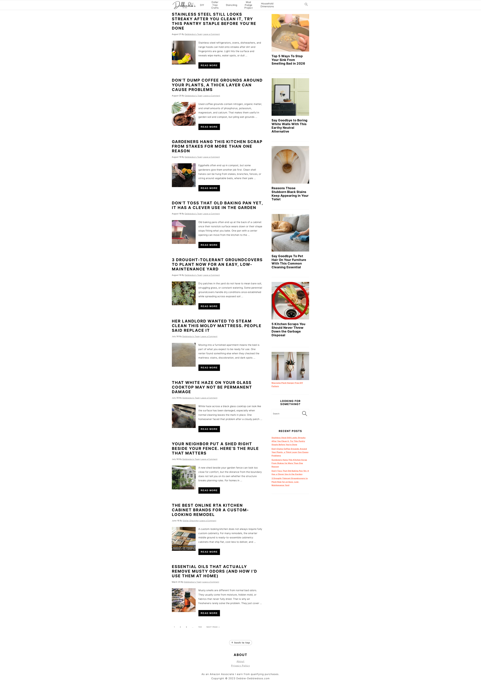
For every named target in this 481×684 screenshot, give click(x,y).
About (241, 661)
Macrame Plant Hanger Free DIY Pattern (287, 384)
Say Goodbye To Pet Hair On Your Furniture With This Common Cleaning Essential (289, 261)
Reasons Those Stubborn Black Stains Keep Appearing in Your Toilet (290, 193)
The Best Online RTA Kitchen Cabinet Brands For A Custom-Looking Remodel (210, 510)
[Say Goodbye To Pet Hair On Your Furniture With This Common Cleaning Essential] (290, 233)
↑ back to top (240, 642)
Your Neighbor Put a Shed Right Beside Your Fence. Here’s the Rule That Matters (215, 448)
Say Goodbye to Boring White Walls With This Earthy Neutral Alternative (290, 125)
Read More (209, 65)
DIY (202, 5)
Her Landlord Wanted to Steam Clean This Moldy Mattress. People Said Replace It (217, 326)
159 (200, 627)
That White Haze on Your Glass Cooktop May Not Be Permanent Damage (212, 387)
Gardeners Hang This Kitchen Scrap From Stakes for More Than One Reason (217, 146)
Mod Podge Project (248, 5)
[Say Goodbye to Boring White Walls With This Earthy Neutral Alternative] (290, 97)
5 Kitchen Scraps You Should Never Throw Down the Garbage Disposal (288, 329)
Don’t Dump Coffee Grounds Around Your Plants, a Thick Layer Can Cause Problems (217, 85)
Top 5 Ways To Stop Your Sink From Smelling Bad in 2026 (288, 59)
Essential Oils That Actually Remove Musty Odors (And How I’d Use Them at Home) (214, 571)
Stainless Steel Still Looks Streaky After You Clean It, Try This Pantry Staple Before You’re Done (214, 21)
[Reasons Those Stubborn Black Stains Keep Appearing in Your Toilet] (290, 165)
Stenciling (231, 5)
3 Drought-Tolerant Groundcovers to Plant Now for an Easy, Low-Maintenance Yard (217, 264)
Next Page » (213, 627)
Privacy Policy (240, 665)
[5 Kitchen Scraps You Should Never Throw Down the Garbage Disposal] (290, 300)
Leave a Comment (211, 34)
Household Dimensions (267, 5)
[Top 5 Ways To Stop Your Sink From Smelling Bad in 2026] (290, 33)
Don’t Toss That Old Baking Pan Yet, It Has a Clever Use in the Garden (217, 205)
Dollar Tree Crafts (215, 5)
